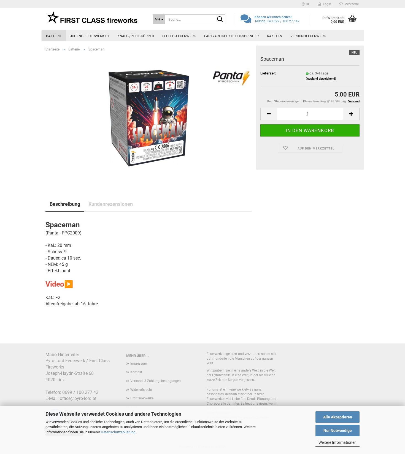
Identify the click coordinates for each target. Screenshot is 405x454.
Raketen (274, 36)
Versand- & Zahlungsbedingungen (155, 381)
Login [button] (326, 4)
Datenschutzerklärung (118, 432)
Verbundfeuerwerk (308, 36)
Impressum (138, 363)
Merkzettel (351, 4)
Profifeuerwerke (141, 398)
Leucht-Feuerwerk (179, 36)
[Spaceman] (149, 118)
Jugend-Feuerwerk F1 (89, 36)
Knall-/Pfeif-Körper (135, 36)
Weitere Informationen (337, 442)
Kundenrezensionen (110, 204)
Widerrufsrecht (141, 390)
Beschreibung (65, 204)
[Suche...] (220, 20)
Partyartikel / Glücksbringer (231, 36)
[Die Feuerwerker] (95, 18)
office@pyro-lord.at (78, 398)
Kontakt (136, 372)
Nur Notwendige (337, 430)
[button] (306, 4)
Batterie (54, 36)
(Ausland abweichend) (321, 79)
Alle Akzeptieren (337, 417)
